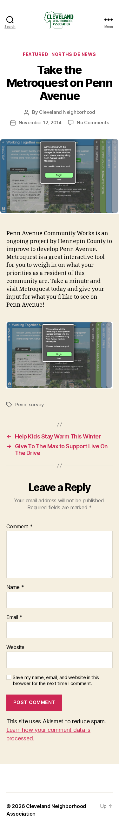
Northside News (73, 54)
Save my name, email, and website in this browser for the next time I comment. (56, 680)
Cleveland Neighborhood (67, 112)
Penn (20, 404)
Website (15, 647)
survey (36, 404)
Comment (19, 527)
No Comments (93, 122)
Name (15, 587)
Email (14, 617)
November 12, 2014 (40, 122)
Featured (35, 54)
